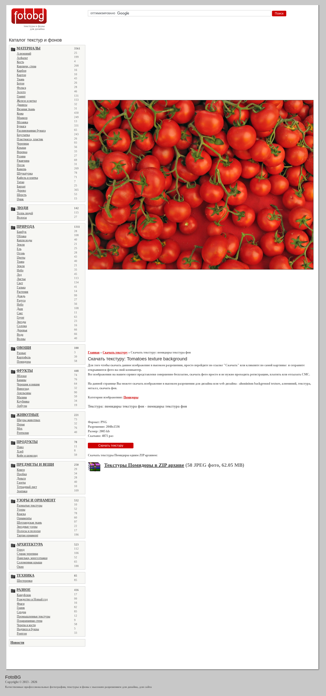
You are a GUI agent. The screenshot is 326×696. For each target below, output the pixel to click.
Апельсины (24, 393)
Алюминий (24, 53)
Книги (21, 470)
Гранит (21, 96)
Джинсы (22, 105)
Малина (22, 397)
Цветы (21, 257)
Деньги (21, 478)
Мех (19, 428)
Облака (21, 236)
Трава (20, 261)
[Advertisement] (201, 59)
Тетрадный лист (27, 487)
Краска (21, 514)
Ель (19, 249)
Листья (21, 279)
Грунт (20, 317)
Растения (22, 292)
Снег (20, 313)
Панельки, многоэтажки (32, 558)
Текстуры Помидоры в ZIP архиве (144, 465)
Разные (21, 353)
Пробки (22, 474)
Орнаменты (24, 518)
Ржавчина (23, 160)
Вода (20, 334)
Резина (21, 156)
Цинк (20, 199)
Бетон (20, 83)
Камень (21, 169)
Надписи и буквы (28, 629)
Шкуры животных (28, 420)
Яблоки (21, 376)
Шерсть (21, 195)
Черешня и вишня (28, 384)
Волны (21, 339)
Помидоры (24, 361)
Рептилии (23, 433)
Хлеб (20, 451)
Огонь (21, 253)
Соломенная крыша (29, 562)
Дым (20, 309)
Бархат (21, 186)
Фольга (21, 88)
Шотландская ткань (29, 522)
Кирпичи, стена (26, 66)
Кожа (20, 113)
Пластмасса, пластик (30, 139)
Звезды (21, 322)
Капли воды (24, 240)
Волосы (22, 217)
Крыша (21, 147)
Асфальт (22, 58)
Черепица (23, 143)
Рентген (22, 633)
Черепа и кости (26, 625)
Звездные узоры (27, 526)
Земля (21, 244)
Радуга (21, 300)
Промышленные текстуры (33, 616)
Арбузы (22, 406)
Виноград (23, 388)
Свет (20, 283)
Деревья (22, 330)
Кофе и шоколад (27, 455)
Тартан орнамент (27, 535)
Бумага (21, 126)
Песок (21, 165)
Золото (21, 92)
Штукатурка (25, 173)
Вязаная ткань (26, 109)
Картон (21, 75)
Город (20, 549)
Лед (19, 274)
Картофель (24, 357)
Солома (22, 326)
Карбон (21, 70)
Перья (21, 424)
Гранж (21, 608)
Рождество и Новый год (32, 599)
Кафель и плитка (27, 178)
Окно (20, 566)
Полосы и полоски (28, 531)
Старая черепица (27, 553)
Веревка (22, 152)
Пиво (20, 447)
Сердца (21, 612)
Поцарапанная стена (29, 621)
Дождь (21, 296)
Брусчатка (23, 135)
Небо (20, 270)
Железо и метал (27, 101)
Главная (94, 352)
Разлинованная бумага (31, 130)
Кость (20, 62)
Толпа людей (25, 213)
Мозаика (22, 122)
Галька (21, 287)
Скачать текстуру (115, 352)
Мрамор (22, 118)
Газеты (21, 482)
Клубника (23, 401)
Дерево (21, 190)
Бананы (21, 380)
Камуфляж (24, 595)
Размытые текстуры (29, 505)
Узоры (21, 509)
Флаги (20, 603)
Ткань (20, 79)
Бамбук (21, 232)
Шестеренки (24, 581)
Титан (20, 182)
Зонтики (22, 491)
